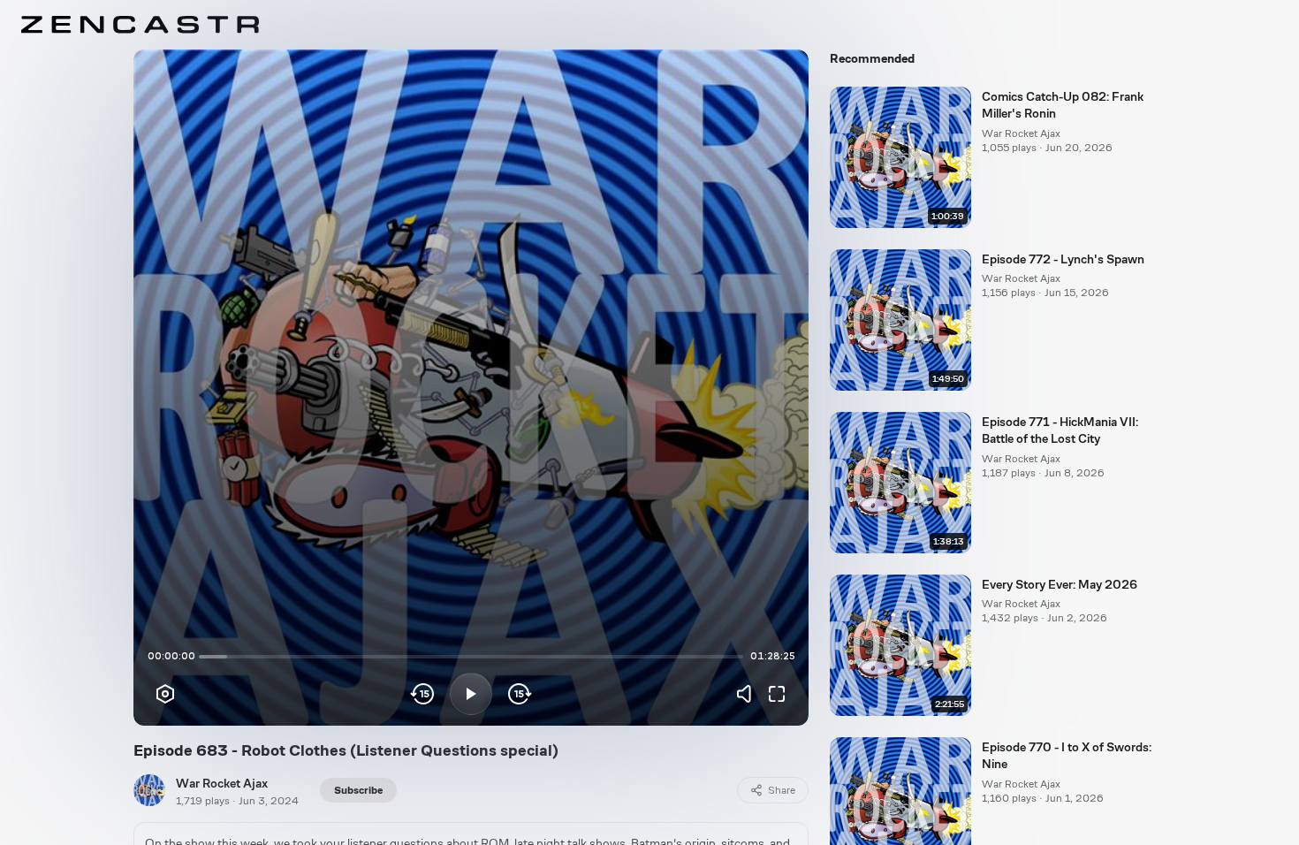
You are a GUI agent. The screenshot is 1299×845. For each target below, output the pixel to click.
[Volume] (748, 694)
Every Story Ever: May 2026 (1059, 584)
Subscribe (358, 790)
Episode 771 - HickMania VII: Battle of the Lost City (1060, 430)
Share (781, 790)
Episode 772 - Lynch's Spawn (1063, 259)
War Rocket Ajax (222, 783)
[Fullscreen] (777, 694)
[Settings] (165, 694)
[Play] (471, 694)
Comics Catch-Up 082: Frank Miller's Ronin (1062, 104)
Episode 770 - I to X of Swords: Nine (1066, 755)
